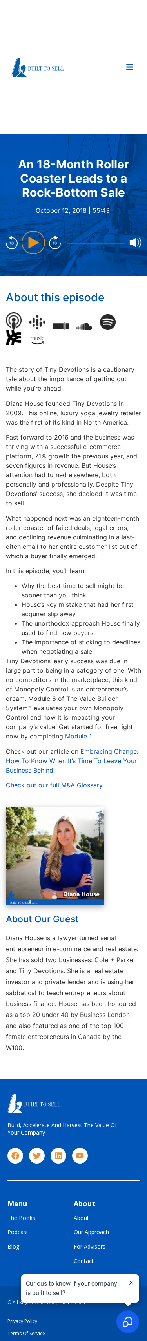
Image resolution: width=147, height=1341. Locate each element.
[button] (130, 67)
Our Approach (91, 1232)
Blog (13, 1246)
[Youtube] (80, 1156)
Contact (84, 1261)
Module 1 (78, 736)
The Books (21, 1218)
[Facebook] (15, 1156)
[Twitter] (37, 1156)
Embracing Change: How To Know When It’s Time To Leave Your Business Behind (72, 760)
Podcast (17, 1232)
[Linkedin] (58, 1156)
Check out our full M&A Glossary (54, 785)
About (81, 1218)
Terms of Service (26, 1333)
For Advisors (89, 1246)
